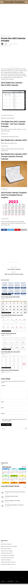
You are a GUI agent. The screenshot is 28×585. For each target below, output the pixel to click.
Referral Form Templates (6, 559)
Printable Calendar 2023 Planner (8, 333)
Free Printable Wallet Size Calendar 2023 (10, 351)
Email (2, 407)
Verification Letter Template (7, 550)
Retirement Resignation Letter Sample (12, 500)
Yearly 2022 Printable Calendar (10, 486)
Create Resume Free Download (7, 557)
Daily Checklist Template (6, 548)
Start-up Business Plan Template (7, 555)
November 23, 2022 (13, 43)
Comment (3, 385)
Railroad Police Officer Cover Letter (8, 562)
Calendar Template (7, 35)
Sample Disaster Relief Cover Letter (8, 564)
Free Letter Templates (14, 2)
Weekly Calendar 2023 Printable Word (10, 370)
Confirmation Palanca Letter (6, 553)
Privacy (16, 581)
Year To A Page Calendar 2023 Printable (10, 296)
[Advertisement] (14, 19)
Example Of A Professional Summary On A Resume (15, 491)
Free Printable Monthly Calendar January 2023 (12, 315)
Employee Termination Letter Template (9, 546)
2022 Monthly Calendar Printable (11, 496)
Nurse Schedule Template (6, 544)
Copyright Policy (10, 581)
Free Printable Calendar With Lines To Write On (14, 504)
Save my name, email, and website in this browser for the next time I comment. (14, 420)
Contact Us (3, 581)
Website (3, 413)
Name (2, 401)
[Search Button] (25, 428)
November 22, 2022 (8, 298)
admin (6, 43)
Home (2, 35)
